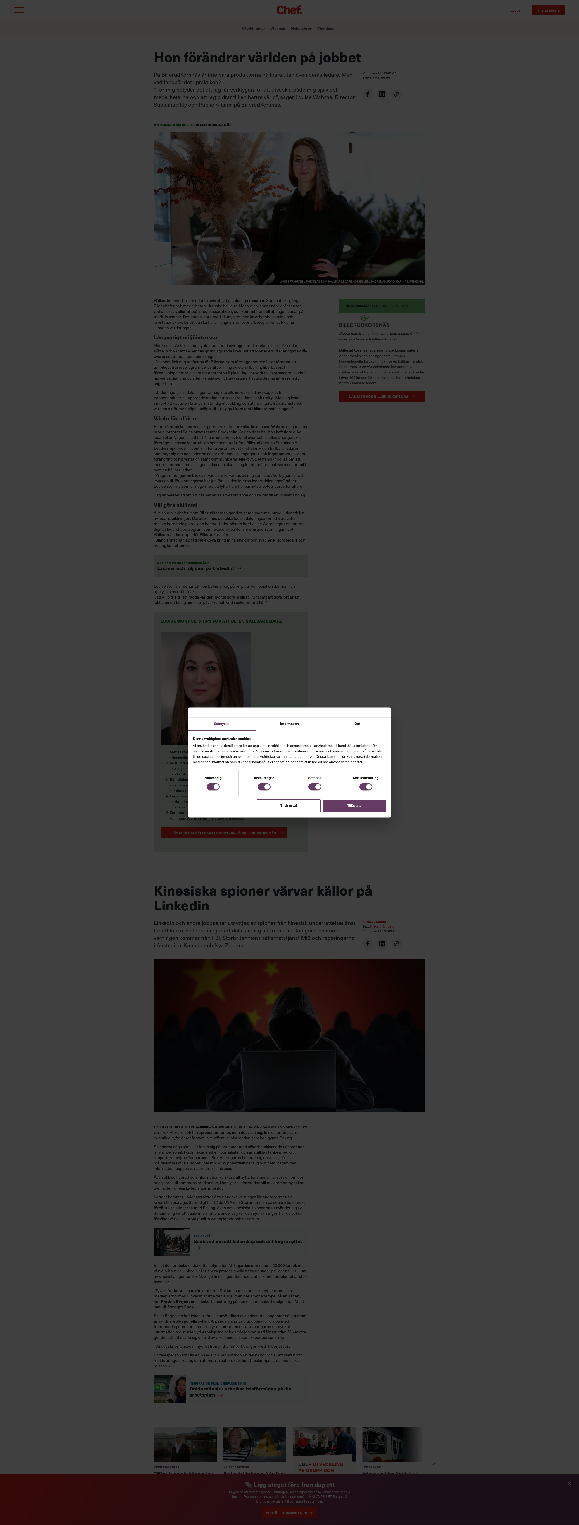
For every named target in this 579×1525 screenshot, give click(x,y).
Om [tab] (357, 724)
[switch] (264, 787)
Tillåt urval (288, 806)
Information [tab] (289, 724)
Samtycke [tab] (222, 724)
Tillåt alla (354, 806)
